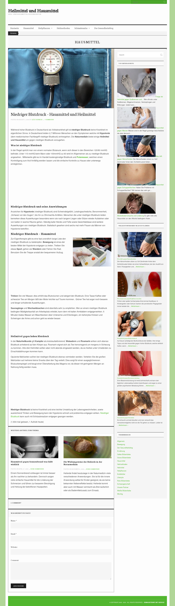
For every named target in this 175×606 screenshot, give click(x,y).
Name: (14, 520)
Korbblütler (121, 474)
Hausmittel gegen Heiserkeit (125, 418)
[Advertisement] (109, 12)
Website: (14, 547)
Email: (14, 533)
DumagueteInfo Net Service (154, 602)
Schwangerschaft (123, 484)
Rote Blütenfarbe (123, 480)
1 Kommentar (49, 120)
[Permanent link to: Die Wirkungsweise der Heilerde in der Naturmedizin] (87, 447)
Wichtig (120, 494)
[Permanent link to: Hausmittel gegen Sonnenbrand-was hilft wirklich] (34, 447)
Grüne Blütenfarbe (124, 457)
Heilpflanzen (44, 28)
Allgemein (121, 441)
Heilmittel (120, 467)
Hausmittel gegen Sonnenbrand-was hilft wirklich (32, 463)
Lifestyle (120, 477)
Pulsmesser (82, 157)
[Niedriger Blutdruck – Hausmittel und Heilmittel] (61, 78)
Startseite (14, 28)
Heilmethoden (63, 28)
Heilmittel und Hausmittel (33, 10)
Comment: (15, 560)
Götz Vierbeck (37, 120)
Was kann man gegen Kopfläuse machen (129, 299)
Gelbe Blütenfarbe (124, 454)
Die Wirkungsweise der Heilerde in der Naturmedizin (83, 463)
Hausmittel (28, 28)
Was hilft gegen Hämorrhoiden (126, 259)
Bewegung (121, 444)
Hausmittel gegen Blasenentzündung (128, 378)
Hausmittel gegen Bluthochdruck (127, 338)
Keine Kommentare (37, 469)
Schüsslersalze (81, 28)
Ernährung (121, 451)
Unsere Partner (122, 487)
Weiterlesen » (140, 266)
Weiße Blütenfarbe (124, 490)
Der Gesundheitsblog (103, 28)
